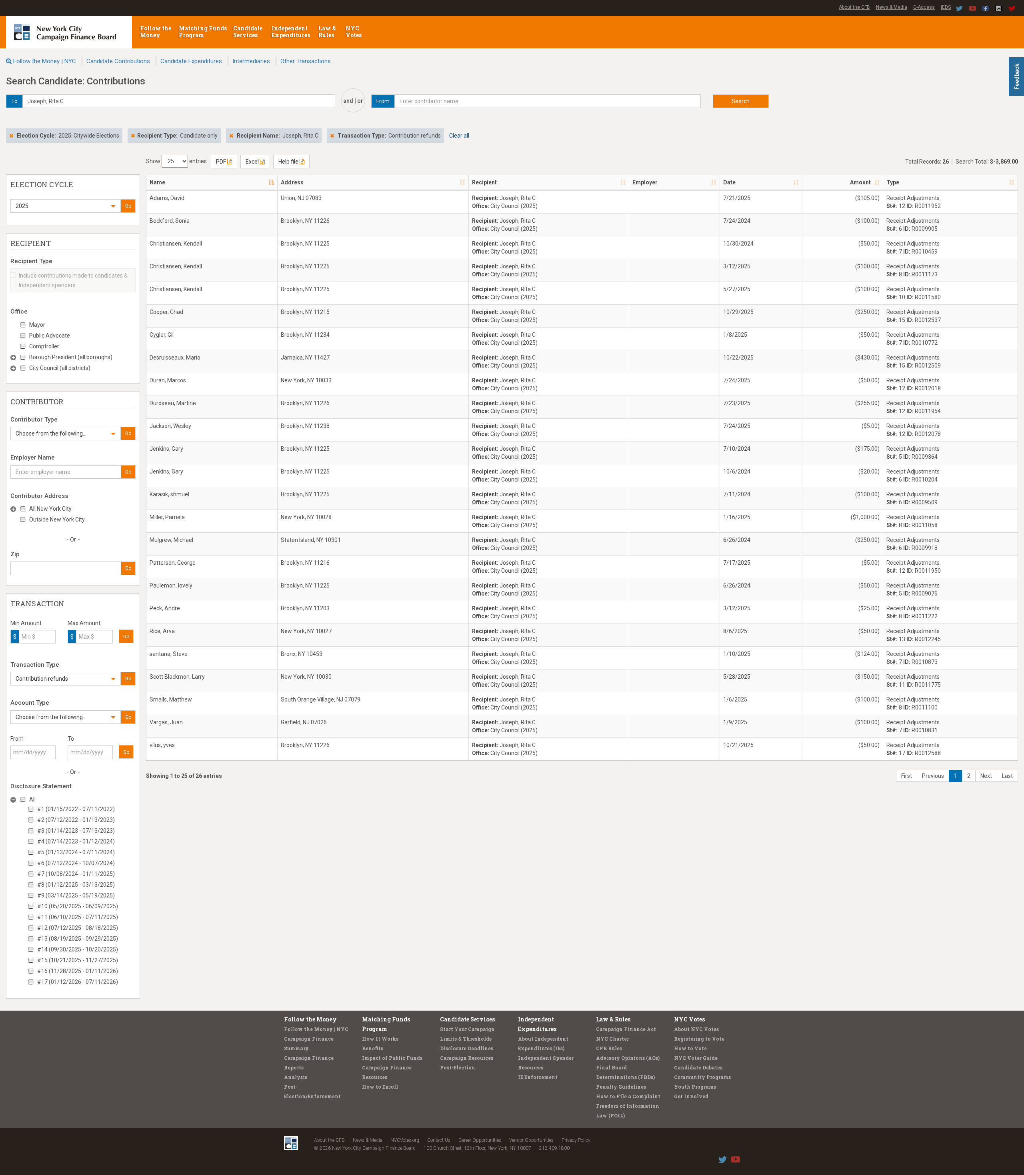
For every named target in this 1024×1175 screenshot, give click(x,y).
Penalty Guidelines (621, 1086)
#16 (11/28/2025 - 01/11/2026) (77, 971)
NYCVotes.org (404, 1140)
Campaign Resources (466, 1058)
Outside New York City (57, 519)
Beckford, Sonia (170, 221)
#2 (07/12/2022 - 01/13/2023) (76, 820)
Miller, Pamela (167, 517)
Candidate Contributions (118, 61)
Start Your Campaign (467, 1029)
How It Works (380, 1038)
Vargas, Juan (166, 722)
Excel (253, 161)
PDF (221, 161)
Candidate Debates (698, 1067)
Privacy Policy (576, 1140)
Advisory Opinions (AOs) (628, 1058)
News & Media (891, 7)
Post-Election (457, 1067)
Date (729, 182)
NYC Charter (612, 1038)
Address (292, 182)
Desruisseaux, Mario (175, 357)
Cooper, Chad (166, 312)
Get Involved (691, 1096)
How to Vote (690, 1048)
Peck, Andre (165, 608)
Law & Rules (327, 31)
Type (892, 182)
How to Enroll (380, 1086)
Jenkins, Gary (166, 449)
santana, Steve (169, 654)
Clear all (459, 135)
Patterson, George (173, 563)
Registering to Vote (699, 1038)
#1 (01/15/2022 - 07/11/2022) (76, 809)
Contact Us (438, 1140)
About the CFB (854, 7)
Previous (933, 776)
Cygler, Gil (162, 335)
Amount (860, 182)
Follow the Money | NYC (44, 61)
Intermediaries (251, 61)
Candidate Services (247, 31)
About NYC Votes (696, 1029)
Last (1007, 776)
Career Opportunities (479, 1140)
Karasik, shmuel (169, 494)
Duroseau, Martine (173, 403)
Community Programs (702, 1077)
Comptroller (44, 346)
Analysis (295, 1077)
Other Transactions (305, 61)
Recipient (484, 182)
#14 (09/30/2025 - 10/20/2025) (77, 949)
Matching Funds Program (203, 31)
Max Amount (84, 623)
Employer (645, 182)
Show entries (176, 161)
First (906, 776)
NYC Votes (354, 31)
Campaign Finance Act (626, 1029)
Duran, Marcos (168, 380)
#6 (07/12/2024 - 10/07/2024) (76, 863)
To (71, 738)
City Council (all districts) (59, 368)
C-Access (924, 7)
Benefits (372, 1048)
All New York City (50, 509)
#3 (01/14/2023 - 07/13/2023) (76, 830)
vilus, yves (162, 745)
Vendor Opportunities (531, 1140)
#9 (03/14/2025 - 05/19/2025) (76, 895)
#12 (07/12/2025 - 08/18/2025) (77, 928)
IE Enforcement (538, 1077)
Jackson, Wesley (170, 426)
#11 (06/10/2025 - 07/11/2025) (77, 917)
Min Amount (26, 623)
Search (741, 101)
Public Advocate (49, 335)
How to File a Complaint (628, 1096)
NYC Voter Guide (696, 1058)
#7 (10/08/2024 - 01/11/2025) (76, 874)
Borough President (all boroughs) (70, 357)
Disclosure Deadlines (466, 1048)
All (32, 799)
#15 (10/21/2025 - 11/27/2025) (77, 960)
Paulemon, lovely (171, 585)
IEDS (946, 7)
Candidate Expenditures (191, 61)
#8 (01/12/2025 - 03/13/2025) (76, 884)
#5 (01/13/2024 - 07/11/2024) (76, 852)
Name (157, 182)
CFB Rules (609, 1048)
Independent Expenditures (291, 31)
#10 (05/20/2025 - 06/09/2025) (77, 906)
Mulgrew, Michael (171, 540)
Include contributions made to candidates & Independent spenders (73, 280)
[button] (65, 206)
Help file (289, 161)
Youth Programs (695, 1086)
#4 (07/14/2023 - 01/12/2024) (76, 841)
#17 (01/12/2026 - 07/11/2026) (77, 982)
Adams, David (167, 198)
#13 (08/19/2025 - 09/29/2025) (77, 938)
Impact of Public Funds (392, 1058)
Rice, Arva (162, 631)
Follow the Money (155, 31)
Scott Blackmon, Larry (177, 676)
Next (986, 776)
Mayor (37, 325)
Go (128, 206)
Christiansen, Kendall (176, 243)
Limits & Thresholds (466, 1038)
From (17, 738)
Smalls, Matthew (171, 699)
